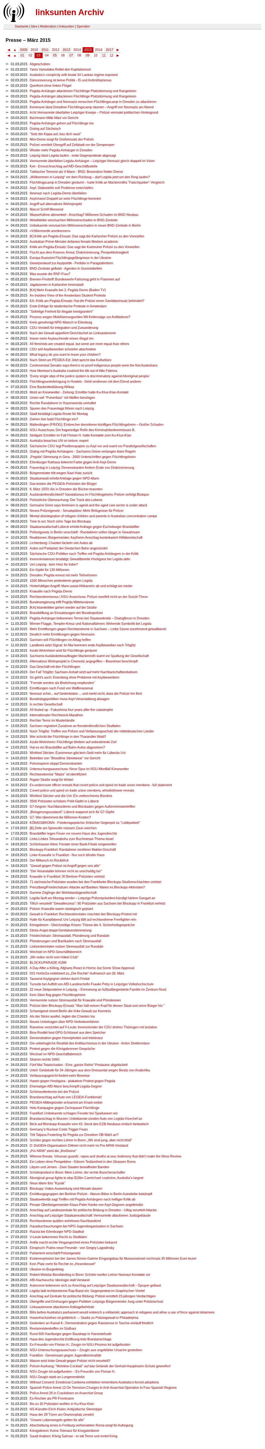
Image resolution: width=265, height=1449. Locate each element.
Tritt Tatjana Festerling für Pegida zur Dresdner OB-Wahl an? (74, 1135)
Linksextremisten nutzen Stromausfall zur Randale (66, 946)
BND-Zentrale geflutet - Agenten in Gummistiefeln (66, 268)
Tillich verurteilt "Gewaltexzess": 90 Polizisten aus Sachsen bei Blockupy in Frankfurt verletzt (97, 903)
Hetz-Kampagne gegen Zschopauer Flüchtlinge (64, 1108)
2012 (55, 50)
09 (87, 55)
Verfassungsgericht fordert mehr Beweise (60, 1075)
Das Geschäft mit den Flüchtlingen (55, 666)
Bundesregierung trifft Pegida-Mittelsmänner (62, 602)
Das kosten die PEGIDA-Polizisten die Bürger (63, 483)
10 (96, 55)
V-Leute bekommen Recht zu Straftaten (58, 1237)
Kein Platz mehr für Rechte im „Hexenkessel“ (62, 1264)
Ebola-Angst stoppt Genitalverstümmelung (61, 930)
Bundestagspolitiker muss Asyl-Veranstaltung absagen (70, 699)
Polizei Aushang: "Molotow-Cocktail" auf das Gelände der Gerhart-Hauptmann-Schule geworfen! (100, 1366)
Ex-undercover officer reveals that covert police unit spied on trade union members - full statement (101, 785)
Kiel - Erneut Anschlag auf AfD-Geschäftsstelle (64, 166)
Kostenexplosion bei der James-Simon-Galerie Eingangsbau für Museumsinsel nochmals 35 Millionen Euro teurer (113, 1258)
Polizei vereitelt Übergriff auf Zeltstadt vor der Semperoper (72, 145)
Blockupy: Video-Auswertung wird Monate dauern (66, 1188)
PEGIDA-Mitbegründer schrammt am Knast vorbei (66, 1102)
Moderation (48, 26)
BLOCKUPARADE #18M (48, 962)
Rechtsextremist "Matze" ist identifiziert (58, 774)
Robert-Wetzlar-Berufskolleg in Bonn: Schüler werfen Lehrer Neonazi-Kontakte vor (90, 1274)
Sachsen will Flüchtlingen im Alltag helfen (60, 640)
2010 (34, 50)
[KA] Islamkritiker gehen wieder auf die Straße (63, 607)
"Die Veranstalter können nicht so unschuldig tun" (66, 871)
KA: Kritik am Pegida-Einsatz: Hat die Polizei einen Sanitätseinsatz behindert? (87, 301)
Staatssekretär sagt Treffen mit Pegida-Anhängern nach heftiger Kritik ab (82, 1199)
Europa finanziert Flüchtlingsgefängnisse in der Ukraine (70, 258)
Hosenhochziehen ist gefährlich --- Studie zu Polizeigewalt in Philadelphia (84, 1317)
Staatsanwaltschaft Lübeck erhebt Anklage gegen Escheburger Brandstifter (84, 527)
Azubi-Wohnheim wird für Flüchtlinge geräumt (63, 650)
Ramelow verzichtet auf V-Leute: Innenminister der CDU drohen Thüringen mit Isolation (93, 1027)
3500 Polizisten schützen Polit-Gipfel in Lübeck (64, 801)
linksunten (66, 26)
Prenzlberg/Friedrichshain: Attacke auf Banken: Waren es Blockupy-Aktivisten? (87, 887)
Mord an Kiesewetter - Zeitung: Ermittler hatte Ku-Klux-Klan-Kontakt (79, 392)
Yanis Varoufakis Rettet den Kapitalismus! (60, 69)
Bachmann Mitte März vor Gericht (54, 118)
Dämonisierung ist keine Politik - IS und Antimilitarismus (70, 80)
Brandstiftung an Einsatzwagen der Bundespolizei (66, 613)
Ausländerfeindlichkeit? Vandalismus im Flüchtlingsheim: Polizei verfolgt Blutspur (89, 494)
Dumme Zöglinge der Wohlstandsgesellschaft (63, 892)
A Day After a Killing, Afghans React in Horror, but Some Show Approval (82, 968)
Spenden (83, 26)
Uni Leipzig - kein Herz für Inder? (54, 564)
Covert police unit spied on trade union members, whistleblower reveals (82, 790)
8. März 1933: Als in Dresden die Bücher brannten (66, 489)
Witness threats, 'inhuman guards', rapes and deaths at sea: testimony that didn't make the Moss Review (105, 1156)
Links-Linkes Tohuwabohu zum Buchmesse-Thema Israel (72, 839)
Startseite (22, 26)
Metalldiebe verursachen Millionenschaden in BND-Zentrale (74, 220)
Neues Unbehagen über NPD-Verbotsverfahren (64, 1022)
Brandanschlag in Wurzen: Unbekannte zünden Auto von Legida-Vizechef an (86, 1118)
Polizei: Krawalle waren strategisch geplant (61, 909)
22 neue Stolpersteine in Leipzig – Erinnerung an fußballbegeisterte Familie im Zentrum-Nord (98, 989)
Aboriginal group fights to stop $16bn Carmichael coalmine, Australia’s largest (86, 1178)
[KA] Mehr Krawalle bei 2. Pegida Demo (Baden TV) (68, 290)
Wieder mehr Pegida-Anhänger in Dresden (61, 150)
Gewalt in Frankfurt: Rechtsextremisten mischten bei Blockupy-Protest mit (83, 914)
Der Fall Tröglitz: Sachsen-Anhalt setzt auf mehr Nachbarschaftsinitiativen (83, 672)
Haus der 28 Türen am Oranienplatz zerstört (62, 1414)
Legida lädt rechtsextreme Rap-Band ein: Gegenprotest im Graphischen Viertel (87, 1291)
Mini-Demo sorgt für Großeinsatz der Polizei (62, 139)
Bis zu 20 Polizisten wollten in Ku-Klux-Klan (62, 1404)
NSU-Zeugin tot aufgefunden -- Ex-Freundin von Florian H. (72, 1371)
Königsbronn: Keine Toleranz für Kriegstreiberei (64, 1430)
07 (71, 55)
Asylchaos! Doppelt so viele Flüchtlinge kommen (65, 198)
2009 (23, 50)
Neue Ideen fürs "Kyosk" (47, 1183)
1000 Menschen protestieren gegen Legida (61, 580)
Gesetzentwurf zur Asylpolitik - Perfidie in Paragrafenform (71, 263)
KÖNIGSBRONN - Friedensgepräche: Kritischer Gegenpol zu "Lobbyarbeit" (85, 822)
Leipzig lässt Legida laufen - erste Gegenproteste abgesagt (73, 155)
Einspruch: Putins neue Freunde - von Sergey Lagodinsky (72, 1248)
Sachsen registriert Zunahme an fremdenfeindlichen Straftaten (75, 726)
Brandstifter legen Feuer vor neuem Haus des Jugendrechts (73, 833)
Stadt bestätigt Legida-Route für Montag (59, 414)
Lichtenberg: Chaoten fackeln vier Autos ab (61, 543)
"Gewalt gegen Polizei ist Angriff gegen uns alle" (65, 865)
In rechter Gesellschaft (46, 704)
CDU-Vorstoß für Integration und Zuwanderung (64, 327)
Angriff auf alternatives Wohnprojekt (56, 204)
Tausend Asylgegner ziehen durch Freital (60, 978)
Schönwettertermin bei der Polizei (54, 1091)
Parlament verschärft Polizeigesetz (55, 1253)
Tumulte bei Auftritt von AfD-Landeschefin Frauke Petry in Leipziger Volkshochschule (92, 984)
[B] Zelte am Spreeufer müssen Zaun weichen (63, 828)
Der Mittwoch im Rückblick (49, 860)
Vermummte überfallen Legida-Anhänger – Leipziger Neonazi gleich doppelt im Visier (92, 161)
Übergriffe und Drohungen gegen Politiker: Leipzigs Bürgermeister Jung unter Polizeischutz (96, 1301)
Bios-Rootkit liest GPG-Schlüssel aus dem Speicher (68, 1032)
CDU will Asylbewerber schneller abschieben (63, 349)
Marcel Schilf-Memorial (46, 209)
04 (47, 55)
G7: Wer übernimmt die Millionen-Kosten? (60, 817)
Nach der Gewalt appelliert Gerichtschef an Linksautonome (73, 333)
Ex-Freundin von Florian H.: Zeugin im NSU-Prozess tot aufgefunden (80, 1344)
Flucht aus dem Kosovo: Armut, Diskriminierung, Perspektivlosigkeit (79, 252)
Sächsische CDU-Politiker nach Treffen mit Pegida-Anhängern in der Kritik (84, 553)
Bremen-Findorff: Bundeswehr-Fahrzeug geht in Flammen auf (75, 279)
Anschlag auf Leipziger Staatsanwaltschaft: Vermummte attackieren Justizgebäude (90, 1215)
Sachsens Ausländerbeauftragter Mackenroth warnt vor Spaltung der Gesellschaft (89, 656)
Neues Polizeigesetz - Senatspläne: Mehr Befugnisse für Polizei (76, 510)
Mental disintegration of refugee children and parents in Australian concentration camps (93, 516)
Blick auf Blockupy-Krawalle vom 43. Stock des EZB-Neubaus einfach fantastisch (89, 1124)
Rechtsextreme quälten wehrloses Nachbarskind (65, 1221)
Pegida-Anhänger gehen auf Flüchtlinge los (62, 123)
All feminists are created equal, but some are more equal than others (79, 344)
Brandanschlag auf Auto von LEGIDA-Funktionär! (66, 1097)
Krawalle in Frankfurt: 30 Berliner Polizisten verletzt (67, 876)
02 (30, 55)
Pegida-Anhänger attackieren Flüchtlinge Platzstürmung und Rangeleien (83, 91)
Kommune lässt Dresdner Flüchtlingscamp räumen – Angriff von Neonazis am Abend (92, 107)
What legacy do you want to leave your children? (65, 354)
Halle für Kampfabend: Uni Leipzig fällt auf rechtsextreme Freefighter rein (83, 919)
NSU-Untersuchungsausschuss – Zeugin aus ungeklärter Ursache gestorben (86, 1350)
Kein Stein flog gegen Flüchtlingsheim (58, 995)
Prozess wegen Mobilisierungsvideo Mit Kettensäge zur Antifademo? (80, 317)
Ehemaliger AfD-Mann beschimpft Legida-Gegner (66, 1086)
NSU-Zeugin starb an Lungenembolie (57, 1377)
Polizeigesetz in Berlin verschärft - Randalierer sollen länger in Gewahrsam (85, 532)
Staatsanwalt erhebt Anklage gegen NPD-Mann (64, 478)
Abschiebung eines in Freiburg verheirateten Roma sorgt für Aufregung (81, 1425)
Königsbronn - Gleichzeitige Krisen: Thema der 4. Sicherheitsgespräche (82, 925)
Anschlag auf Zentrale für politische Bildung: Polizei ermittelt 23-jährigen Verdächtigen (93, 1296)
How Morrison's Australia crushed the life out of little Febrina (73, 370)
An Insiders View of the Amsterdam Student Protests (68, 295)
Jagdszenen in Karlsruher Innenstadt (56, 284)
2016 (98, 50)
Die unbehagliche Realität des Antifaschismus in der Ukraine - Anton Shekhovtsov (90, 1043)
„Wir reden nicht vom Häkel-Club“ (54, 957)
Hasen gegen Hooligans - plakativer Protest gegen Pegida (72, 1081)
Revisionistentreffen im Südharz (53, 1328)
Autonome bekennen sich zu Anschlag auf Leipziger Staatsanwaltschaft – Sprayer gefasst (95, 1285)
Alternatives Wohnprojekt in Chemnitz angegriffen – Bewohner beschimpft (84, 661)
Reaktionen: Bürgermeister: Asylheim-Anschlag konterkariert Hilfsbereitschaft (86, 537)
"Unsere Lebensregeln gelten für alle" (57, 1420)
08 (79, 55)
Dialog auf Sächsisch (45, 128)
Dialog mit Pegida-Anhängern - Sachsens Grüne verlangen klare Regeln (83, 451)
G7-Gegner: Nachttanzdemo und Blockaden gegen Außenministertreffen (82, 806)
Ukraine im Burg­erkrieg (47, 1269)
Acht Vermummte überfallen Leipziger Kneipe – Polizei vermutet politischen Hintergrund (94, 112)
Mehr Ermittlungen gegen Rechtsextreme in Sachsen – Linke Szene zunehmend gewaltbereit (98, 629)
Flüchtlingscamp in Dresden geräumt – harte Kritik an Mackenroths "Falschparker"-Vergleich (97, 182)
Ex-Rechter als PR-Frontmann (52, 1398)
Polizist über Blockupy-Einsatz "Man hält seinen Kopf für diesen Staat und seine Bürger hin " (97, 1005)
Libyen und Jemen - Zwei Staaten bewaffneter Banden (69, 1167)
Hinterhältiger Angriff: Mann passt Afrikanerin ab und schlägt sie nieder (81, 586)
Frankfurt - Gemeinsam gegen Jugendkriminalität (65, 1355)
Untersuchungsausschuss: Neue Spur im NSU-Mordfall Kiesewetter (79, 769)
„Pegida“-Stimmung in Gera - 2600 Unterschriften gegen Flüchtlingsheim (83, 457)
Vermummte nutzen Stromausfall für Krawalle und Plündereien (75, 1000)
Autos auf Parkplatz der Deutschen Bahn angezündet (68, 548)
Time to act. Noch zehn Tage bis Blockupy (60, 521)
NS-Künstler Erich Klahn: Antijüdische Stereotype (66, 1409)
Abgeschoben (40, 64)
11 (104, 55)
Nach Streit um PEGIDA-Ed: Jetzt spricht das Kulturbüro (70, 360)
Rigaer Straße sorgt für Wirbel (51, 779)
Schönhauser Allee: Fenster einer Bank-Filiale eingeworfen (73, 844)
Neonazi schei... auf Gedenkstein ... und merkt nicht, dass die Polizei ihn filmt (86, 693)
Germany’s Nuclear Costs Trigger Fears (59, 1129)
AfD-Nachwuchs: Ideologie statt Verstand (60, 1280)
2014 (77, 50)
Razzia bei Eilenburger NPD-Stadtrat (57, 1231)
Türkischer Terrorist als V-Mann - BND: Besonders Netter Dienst (76, 171)
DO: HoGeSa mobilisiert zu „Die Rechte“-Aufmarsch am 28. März (77, 973)
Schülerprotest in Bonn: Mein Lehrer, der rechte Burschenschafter (77, 1172)
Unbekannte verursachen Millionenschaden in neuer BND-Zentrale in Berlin (85, 225)
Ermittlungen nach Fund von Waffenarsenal (61, 688)
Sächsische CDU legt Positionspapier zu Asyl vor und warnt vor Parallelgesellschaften (93, 446)
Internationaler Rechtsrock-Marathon (56, 715)
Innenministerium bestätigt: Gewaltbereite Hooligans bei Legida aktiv (80, 559)
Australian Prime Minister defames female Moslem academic (74, 241)
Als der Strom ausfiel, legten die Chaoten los (62, 1016)
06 (63, 55)
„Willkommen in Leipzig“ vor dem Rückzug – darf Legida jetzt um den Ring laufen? (90, 177)
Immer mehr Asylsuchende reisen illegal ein (62, 338)
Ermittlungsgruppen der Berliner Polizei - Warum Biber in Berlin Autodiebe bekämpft (91, 1194)
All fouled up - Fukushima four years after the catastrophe (71, 709)
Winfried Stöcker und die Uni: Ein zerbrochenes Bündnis (71, 796)
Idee (34, 26)
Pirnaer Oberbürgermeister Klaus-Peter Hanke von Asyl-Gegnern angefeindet (86, 1204)
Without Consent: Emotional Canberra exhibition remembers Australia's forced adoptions (94, 1382)
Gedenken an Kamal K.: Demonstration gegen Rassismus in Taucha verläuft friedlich (91, 1323)
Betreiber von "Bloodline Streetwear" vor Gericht (65, 758)
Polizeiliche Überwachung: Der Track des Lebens (66, 500)
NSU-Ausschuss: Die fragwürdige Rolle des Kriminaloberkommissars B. (82, 430)
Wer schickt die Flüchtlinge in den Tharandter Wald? (68, 736)
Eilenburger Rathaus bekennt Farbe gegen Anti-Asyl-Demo (73, 462)
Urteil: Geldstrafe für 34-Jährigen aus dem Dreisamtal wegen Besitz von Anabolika (90, 1070)
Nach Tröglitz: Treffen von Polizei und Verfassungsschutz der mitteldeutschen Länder (92, 731)
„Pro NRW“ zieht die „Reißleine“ (53, 1151)
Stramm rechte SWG (45, 1059)
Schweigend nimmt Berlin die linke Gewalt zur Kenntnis (70, 1011)
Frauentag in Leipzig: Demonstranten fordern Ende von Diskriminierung (82, 467)
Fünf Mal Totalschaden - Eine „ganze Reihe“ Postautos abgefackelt (79, 1065)
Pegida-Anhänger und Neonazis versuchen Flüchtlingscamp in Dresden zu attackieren (93, 101)
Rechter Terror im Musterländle (52, 720)
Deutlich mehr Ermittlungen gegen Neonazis (62, 634)
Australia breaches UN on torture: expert (59, 440)
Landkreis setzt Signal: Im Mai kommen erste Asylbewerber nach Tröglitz (83, 645)
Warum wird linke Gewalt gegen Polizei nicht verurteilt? (70, 1360)
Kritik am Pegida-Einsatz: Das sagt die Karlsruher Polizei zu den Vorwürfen (85, 247)
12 (111, 55)
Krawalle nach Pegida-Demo (51, 591)
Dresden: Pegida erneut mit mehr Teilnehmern (63, 575)
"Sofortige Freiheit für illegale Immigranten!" (61, 311)
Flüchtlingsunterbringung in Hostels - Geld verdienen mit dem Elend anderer (85, 381)
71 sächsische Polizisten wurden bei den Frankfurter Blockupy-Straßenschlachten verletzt (95, 882)
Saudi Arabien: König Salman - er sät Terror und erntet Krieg (73, 1436)
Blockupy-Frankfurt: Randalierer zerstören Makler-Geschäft (73, 849)
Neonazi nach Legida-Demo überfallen (58, 193)
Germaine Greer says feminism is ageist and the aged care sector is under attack (88, 505)
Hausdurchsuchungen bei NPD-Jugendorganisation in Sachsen (76, 1226)
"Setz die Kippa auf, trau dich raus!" (55, 134)
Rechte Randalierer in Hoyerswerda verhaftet (63, 403)
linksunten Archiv (69, 12)
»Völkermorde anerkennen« (50, 231)
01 (22, 55)
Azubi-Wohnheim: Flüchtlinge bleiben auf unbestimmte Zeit (73, 742)
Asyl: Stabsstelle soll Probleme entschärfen (61, 188)
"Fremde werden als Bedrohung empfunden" (62, 683)
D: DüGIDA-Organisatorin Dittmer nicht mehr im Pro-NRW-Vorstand (79, 1145)
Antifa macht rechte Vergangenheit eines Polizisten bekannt (73, 1242)
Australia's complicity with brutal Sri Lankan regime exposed (74, 75)
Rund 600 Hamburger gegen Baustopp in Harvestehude (71, 1334)
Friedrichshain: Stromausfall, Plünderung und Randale (70, 935)
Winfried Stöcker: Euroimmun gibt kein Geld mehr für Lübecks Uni (78, 753)
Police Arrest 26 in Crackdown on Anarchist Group (66, 1393)
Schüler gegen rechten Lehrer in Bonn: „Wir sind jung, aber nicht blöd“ (81, 1140)
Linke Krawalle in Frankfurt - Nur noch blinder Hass (67, 855)
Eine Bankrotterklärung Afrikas (52, 387)
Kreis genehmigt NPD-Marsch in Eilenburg (61, 322)
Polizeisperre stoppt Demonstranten (56, 763)
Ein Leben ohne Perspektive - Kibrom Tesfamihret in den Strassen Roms (83, 1161)
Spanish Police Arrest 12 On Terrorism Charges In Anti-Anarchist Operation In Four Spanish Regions (103, 1387)
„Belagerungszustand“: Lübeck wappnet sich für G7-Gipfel (72, 812)
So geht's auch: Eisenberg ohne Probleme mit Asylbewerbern (74, 677)
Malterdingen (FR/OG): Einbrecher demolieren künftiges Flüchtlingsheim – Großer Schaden (97, 424)
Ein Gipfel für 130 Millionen (49, 570)
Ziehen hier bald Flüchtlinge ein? (54, 419)
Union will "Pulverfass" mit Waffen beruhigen (62, 397)
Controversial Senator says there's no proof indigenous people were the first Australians (94, 365)
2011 (45, 50)
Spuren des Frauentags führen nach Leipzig (62, 408)
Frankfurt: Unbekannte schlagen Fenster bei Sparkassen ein (74, 1113)
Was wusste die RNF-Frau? (50, 274)
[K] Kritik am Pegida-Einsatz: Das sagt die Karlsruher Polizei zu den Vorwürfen (87, 236)
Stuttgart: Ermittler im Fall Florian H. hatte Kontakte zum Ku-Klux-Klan (80, 435)
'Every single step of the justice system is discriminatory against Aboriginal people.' (90, 376)
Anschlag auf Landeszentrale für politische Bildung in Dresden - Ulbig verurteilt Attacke (93, 1210)
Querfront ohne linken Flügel (50, 85)
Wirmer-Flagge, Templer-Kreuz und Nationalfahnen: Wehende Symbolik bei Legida (90, 623)
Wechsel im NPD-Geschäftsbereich (56, 952)
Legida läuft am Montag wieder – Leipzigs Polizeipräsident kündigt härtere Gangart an (92, 898)
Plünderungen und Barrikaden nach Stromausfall (65, 941)
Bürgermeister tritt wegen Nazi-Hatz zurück (61, 473)
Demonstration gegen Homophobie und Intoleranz (66, 1038)
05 (55, 55)
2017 (109, 50)
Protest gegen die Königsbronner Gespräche (62, 1048)
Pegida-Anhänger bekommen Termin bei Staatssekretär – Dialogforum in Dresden (89, 618)
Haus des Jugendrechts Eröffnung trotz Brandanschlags (70, 1339)
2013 (66, 50)
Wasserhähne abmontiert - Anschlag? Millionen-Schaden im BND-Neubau (84, 214)
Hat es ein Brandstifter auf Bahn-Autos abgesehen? (67, 747)
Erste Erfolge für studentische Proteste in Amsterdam (68, 306)
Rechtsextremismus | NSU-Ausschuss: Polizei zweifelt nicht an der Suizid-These (89, 596)
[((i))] (13, 21)
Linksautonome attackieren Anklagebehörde (62, 1307)
